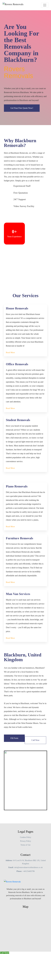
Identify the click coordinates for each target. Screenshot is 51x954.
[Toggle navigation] (44, 5)
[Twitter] (23, 904)
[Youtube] (18, 904)
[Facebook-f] (14, 904)
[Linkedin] (33, 904)
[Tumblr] (28, 904)
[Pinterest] (37, 904)
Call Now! (4, 953)
